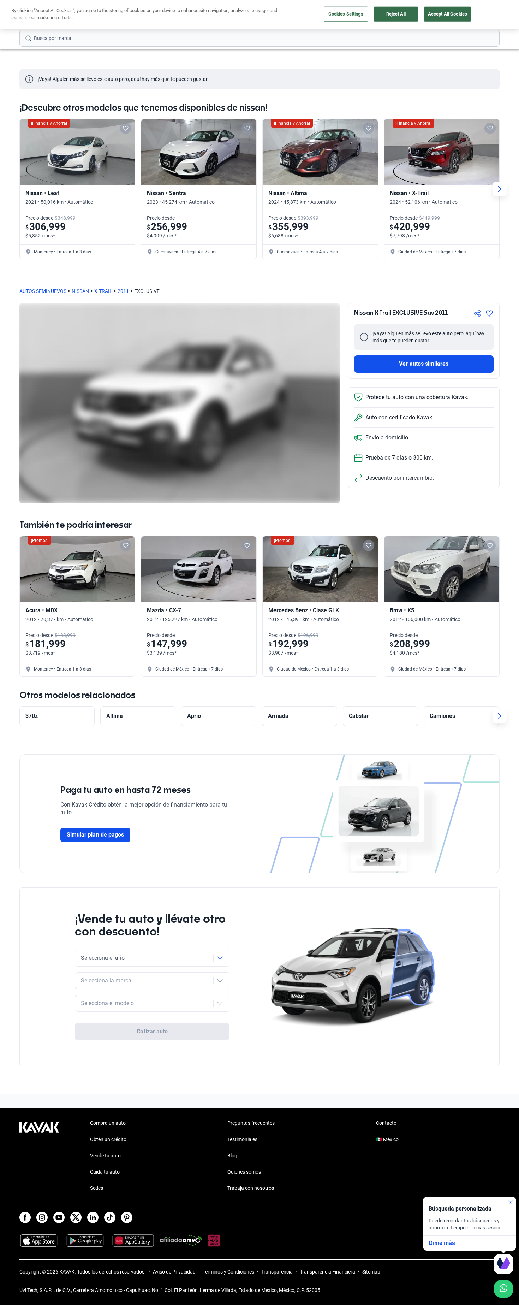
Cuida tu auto (105, 1172)
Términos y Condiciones (228, 1272)
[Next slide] (500, 189)
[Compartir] (477, 313)
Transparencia (277, 1272)
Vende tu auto (105, 1155)
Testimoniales (242, 1139)
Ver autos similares (423, 363)
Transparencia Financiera (327, 1272)
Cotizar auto (152, 1031)
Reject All (396, 14)
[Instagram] (42, 1217)
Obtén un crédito (108, 1139)
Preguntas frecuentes (251, 1123)
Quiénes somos (244, 1172)
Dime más (442, 1243)
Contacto (386, 1123)
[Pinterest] (126, 1217)
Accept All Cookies (447, 14)
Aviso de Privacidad (174, 1272)
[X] (76, 1217)
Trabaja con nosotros (250, 1188)
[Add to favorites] (125, 128)
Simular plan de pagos (95, 834)
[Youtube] (59, 1217)
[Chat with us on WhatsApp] (503, 1289)
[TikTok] (109, 1217)
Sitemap (371, 1272)
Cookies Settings (345, 14)
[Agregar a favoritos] (489, 313)
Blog (232, 1155)
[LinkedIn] (93, 1217)
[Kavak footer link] (39, 1156)
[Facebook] (25, 1217)
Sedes (96, 1188)
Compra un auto (108, 1123)
